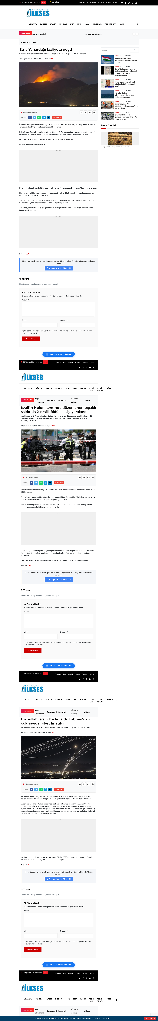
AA (52, 59)
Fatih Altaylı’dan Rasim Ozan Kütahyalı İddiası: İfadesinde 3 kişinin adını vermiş (76, 400)
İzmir (79, 24)
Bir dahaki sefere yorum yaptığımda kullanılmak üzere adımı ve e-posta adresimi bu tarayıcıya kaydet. (58, 332)
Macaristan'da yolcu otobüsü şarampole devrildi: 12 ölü (126, 60)
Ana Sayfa (26, 42)
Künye (115, 3)
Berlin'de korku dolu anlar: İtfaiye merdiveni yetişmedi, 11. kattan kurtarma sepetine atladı (126, 72)
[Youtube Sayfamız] (136, 3)
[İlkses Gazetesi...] (38, 12)
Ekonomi (63, 24)
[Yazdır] (94, 112)
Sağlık (87, 24)
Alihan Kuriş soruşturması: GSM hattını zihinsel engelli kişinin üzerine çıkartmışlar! (89, 400)
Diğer (122, 24)
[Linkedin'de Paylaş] (48, 117)
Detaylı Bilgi (106, 1018)
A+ (90, 112)
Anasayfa (81, 3)
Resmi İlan (97, 24)
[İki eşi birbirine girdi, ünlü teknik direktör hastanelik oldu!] (107, 83)
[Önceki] (134, 34)
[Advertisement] (99, 13)
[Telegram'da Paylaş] (44, 117)
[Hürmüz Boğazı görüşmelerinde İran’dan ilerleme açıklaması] (107, 94)
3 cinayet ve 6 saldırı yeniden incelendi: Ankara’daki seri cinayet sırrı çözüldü (63, 400)
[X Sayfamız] (122, 3)
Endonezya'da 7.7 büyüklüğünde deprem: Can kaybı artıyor (126, 106)
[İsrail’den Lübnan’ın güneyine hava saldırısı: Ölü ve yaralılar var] (107, 116)
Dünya (35, 42)
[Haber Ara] (137, 24)
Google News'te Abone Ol (60, 268)
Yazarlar (108, 3)
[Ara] (134, 50)
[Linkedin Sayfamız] (132, 3)
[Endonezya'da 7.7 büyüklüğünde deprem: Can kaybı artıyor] (107, 105)
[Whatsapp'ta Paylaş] (39, 117)
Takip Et (58, 117)
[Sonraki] (137, 34)
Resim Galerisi (91, 3)
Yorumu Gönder (31, 339)
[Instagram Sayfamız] (129, 3)
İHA (53, 426)
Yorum (25, 300)
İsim (24, 320)
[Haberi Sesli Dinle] (81, 112)
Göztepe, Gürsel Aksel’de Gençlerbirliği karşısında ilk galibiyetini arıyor (52, 400)
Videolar (101, 3)
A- (86, 112)
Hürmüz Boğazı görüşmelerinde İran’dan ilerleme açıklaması (124, 95)
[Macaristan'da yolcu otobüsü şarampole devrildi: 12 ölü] (107, 59)
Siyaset (53, 24)
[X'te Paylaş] (34, 117)
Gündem (43, 24)
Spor (72, 24)
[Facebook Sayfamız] (125, 3)
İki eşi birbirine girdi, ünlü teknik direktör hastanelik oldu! (125, 84)
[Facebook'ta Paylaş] (30, 117)
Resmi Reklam (111, 24)
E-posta (64, 320)
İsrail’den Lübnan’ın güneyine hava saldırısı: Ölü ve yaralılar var (126, 117)
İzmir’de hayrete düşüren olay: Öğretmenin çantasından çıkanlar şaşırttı (62, 34)
